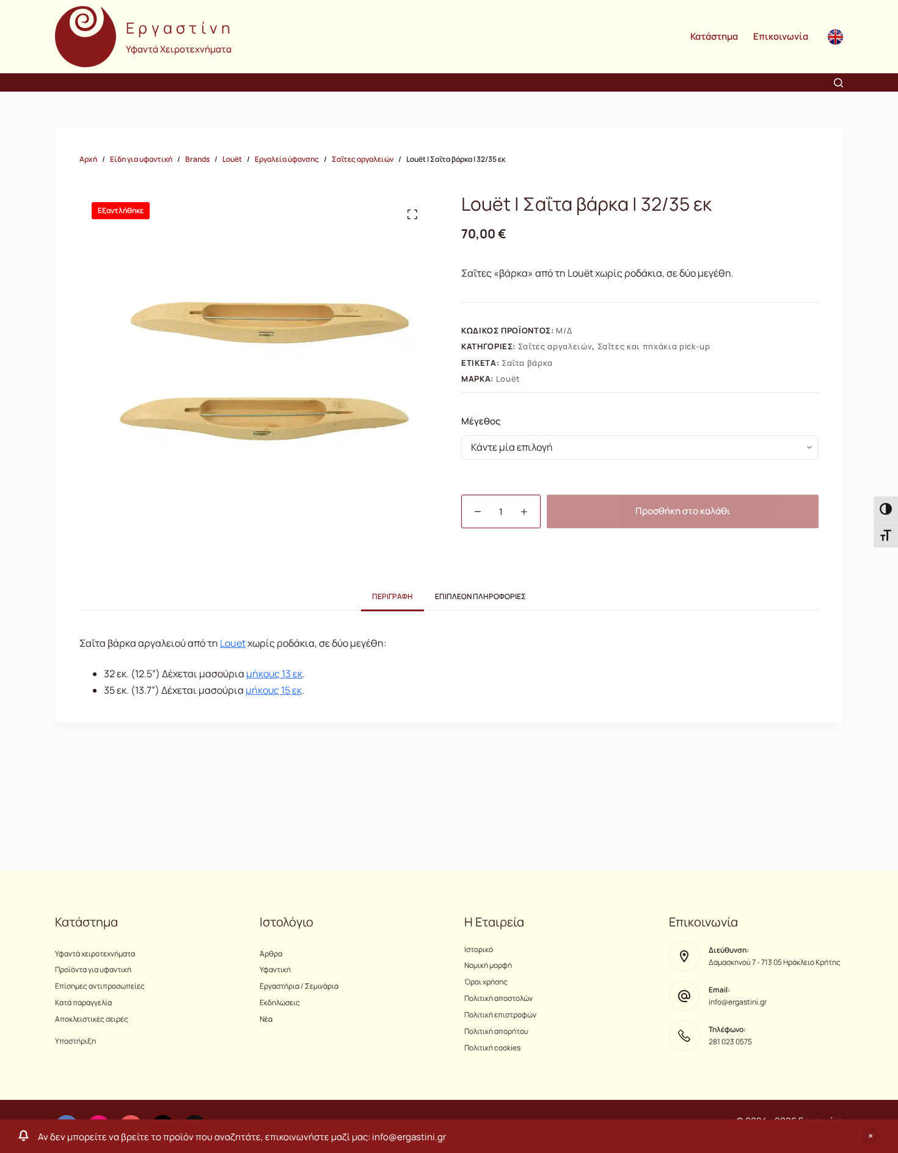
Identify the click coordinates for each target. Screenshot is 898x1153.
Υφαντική (275, 969)
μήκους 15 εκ (274, 690)
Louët (508, 378)
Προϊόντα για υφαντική (93, 969)
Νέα (266, 1019)
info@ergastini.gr (738, 1002)
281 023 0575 (730, 1041)
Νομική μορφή (488, 965)
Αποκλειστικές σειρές (91, 1019)
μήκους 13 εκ (274, 673)
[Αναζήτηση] (838, 82)
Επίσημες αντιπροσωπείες (100, 986)
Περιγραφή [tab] (392, 596)
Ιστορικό (478, 949)
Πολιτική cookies (492, 1047)
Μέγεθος (480, 421)
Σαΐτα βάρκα (527, 362)
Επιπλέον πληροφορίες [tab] (480, 596)
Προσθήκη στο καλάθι (683, 510)
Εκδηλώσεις (280, 1002)
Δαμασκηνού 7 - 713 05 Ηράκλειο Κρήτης (775, 962)
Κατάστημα (714, 36)
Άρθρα (271, 953)
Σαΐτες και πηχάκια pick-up (653, 346)
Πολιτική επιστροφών (500, 1014)
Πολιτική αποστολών (498, 998)
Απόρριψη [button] (870, 1136)
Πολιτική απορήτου (496, 1031)
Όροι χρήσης (486, 982)
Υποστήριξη (75, 1041)
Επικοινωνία (780, 36)
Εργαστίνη (180, 27)
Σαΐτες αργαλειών (555, 346)
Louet (233, 643)
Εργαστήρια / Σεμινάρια (299, 986)
